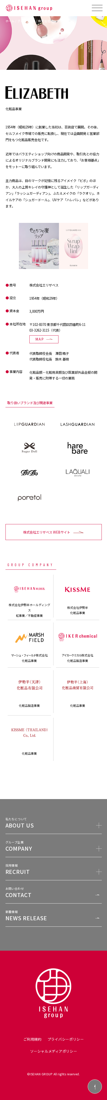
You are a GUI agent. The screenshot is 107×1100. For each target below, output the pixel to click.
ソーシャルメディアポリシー (53, 1051)
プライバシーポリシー (66, 1039)
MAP (39, 339)
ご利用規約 (32, 1039)
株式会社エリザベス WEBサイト (46, 532)
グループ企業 (26, 21)
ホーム (10, 21)
